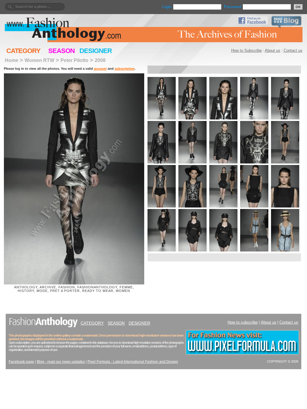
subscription (125, 68)
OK (298, 7)
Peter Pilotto (74, 60)
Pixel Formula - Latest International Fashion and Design (133, 362)
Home (11, 60)
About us (272, 50)
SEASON (61, 50)
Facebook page (21, 362)
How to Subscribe (246, 50)
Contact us (293, 50)
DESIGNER (95, 50)
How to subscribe (243, 322)
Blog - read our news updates (61, 362)
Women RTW (39, 60)
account (100, 68)
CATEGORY (23, 50)
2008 (100, 60)
